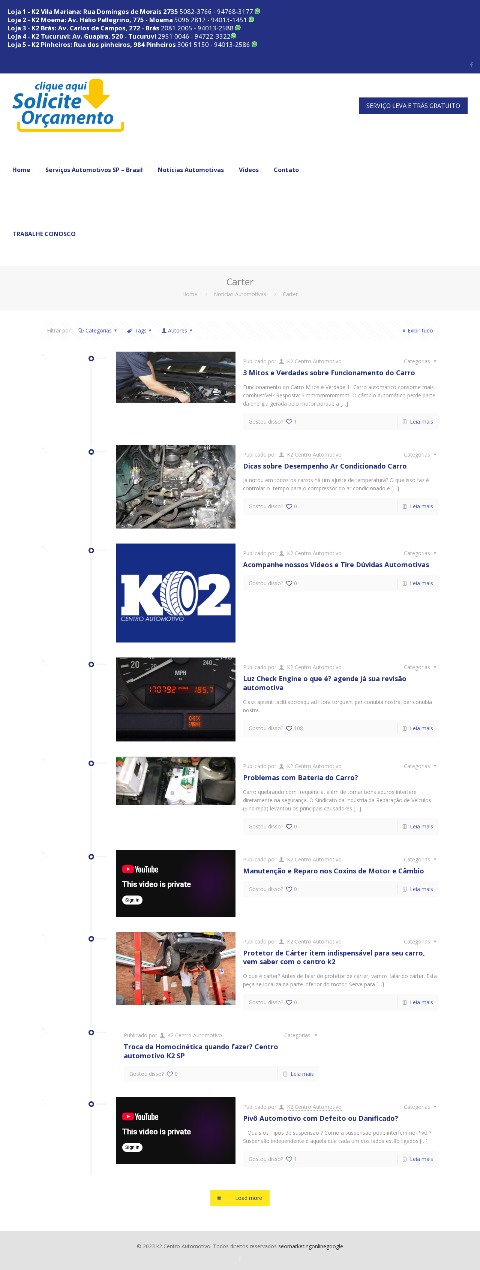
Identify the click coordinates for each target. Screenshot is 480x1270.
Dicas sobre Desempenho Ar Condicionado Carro (325, 465)
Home (189, 294)
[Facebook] (471, 64)
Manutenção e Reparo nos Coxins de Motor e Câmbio (333, 870)
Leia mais (421, 421)
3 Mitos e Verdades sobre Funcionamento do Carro (329, 372)
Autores (177, 330)
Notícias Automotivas (240, 294)
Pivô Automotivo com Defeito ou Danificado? (320, 1118)
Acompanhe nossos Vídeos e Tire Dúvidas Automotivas (336, 564)
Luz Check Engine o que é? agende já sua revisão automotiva (324, 683)
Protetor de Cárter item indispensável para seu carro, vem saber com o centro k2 (334, 957)
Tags (141, 330)
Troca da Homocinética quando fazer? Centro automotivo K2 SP (201, 1051)
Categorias (99, 330)
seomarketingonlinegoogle (310, 1246)
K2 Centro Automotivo (314, 361)
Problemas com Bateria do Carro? (300, 777)
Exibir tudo (420, 330)
